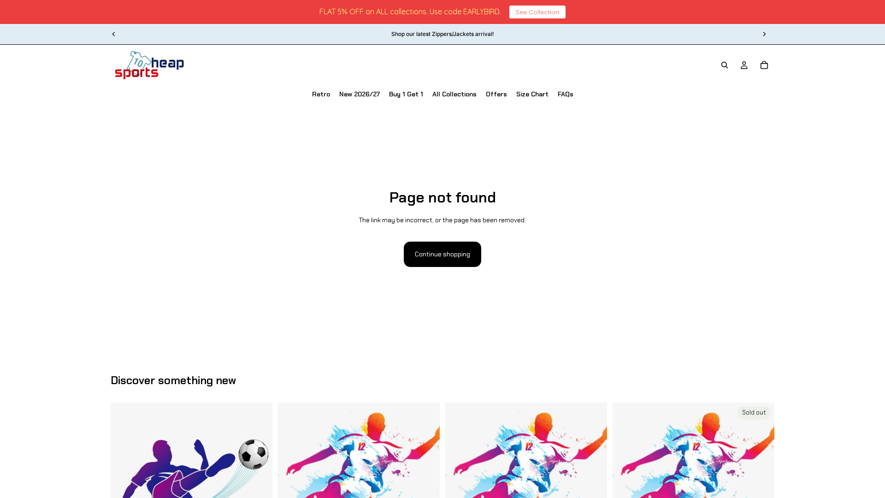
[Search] (724, 65)
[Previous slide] (114, 34)
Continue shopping (442, 254)
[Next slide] (764, 34)
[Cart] (764, 65)
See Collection (537, 12)
